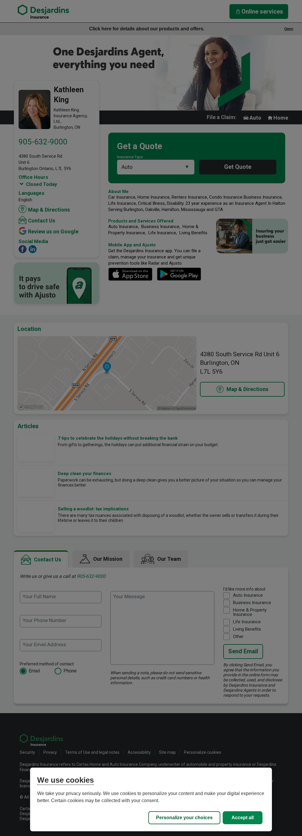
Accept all (243, 817)
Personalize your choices (184, 817)
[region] (151, 799)
